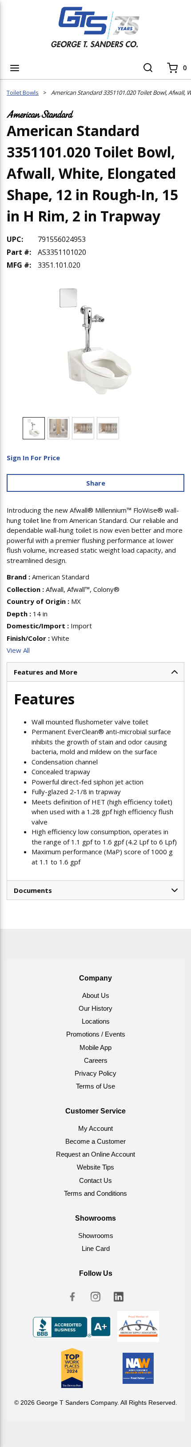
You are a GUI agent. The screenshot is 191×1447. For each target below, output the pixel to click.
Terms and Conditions (95, 1193)
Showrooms (95, 1235)
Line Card (96, 1248)
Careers (95, 1060)
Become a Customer (95, 1141)
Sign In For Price (33, 457)
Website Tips (95, 1167)
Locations (96, 1021)
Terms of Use (95, 1086)
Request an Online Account (95, 1154)
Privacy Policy (95, 1073)
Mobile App (95, 1047)
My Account (95, 1128)
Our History (95, 1008)
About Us (95, 995)
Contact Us (95, 1180)
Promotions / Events (95, 1034)
